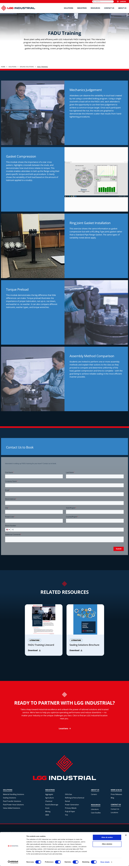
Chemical (48, 801)
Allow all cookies (107, 837)
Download (33, 650)
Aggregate (49, 794)
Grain (47, 808)
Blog (112, 798)
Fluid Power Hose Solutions (13, 805)
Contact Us (109, 8)
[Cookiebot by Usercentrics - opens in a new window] (13, 862)
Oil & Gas (68, 794)
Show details (105, 862)
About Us (122, 8)
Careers (123, 1)
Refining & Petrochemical (74, 798)
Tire (66, 815)
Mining (47, 811)
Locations (114, 812)
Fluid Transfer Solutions (12, 801)
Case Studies (96, 813)
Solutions (68, 8)
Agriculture (49, 798)
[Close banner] (126, 835)
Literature (95, 809)
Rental (67, 801)
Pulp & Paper (70, 811)
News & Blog (116, 790)
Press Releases (116, 794)
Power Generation (72, 805)
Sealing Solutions (9, 798)
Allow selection (107, 844)
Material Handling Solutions (13, 794)
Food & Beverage (51, 805)
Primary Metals (70, 808)
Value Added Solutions (11, 808)
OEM (47, 815)
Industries (82, 8)
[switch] (58, 862)
